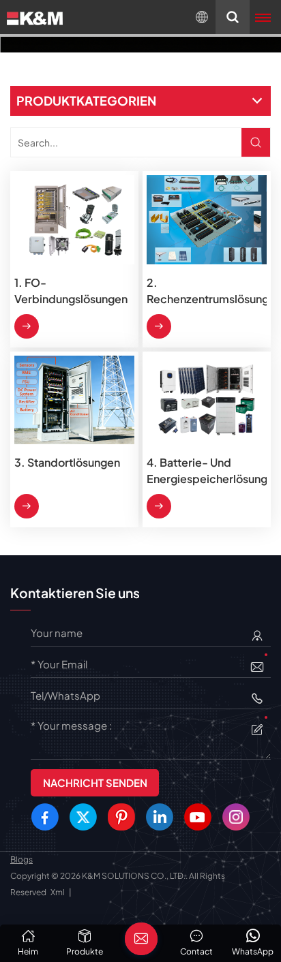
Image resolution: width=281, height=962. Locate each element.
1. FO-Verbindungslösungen (71, 290)
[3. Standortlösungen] (74, 400)
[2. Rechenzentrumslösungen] (207, 219)
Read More (26, 326)
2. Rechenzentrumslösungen (207, 290)
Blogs (21, 859)
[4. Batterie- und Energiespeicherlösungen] (207, 400)
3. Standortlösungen (67, 462)
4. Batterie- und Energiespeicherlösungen (207, 470)
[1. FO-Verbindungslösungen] (74, 219)
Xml (57, 892)
